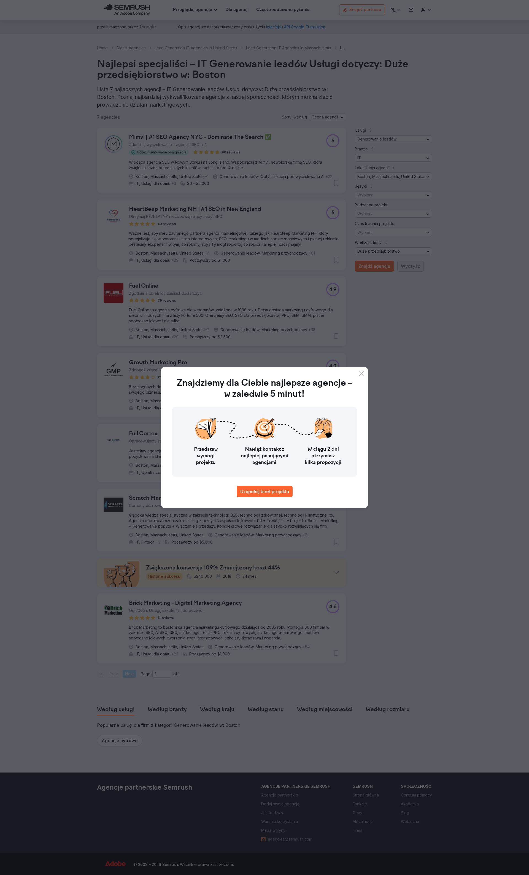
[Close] (361, 373)
